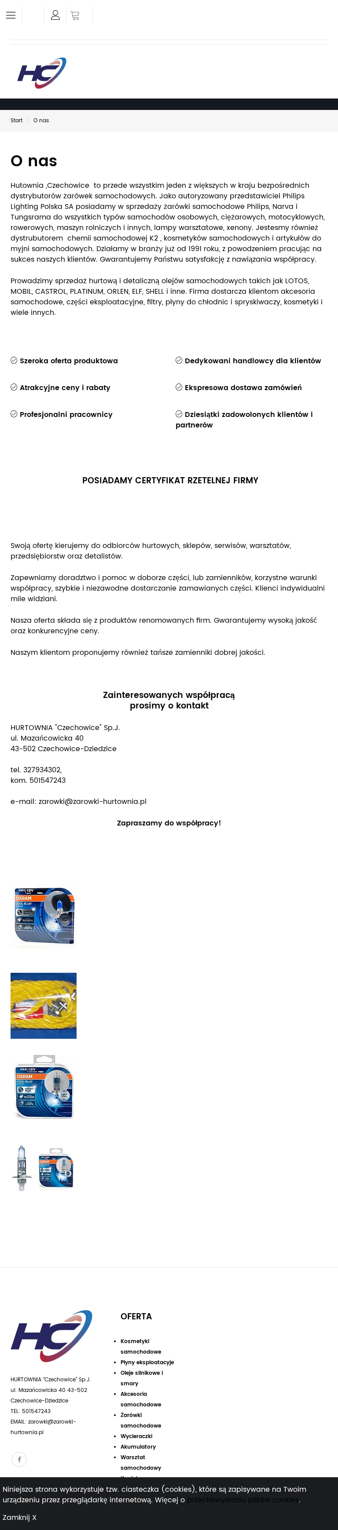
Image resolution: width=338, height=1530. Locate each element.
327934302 (41, 770)
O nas (41, 121)
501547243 (47, 780)
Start (16, 121)
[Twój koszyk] (79, 16)
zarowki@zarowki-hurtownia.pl (93, 801)
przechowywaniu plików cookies (243, 1500)
